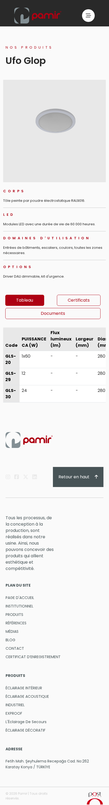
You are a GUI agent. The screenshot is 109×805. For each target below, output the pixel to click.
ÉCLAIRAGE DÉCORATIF (26, 730)
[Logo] (37, 15)
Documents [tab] (53, 313)
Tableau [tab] (24, 300)
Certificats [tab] (79, 300)
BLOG (10, 640)
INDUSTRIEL (15, 705)
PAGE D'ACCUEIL (20, 597)
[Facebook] (16, 477)
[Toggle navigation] (88, 15)
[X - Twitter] (25, 477)
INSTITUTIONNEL (19, 606)
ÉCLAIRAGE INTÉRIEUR (24, 688)
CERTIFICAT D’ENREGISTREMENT (33, 656)
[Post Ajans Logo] (95, 798)
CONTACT (15, 648)
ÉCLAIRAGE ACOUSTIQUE (27, 696)
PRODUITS (14, 614)
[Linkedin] (34, 477)
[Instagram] (8, 477)
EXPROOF (14, 713)
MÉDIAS (12, 631)
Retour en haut (74, 477)
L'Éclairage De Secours (26, 721)
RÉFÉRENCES (16, 623)
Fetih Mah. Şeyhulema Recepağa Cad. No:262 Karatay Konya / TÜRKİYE (47, 764)
